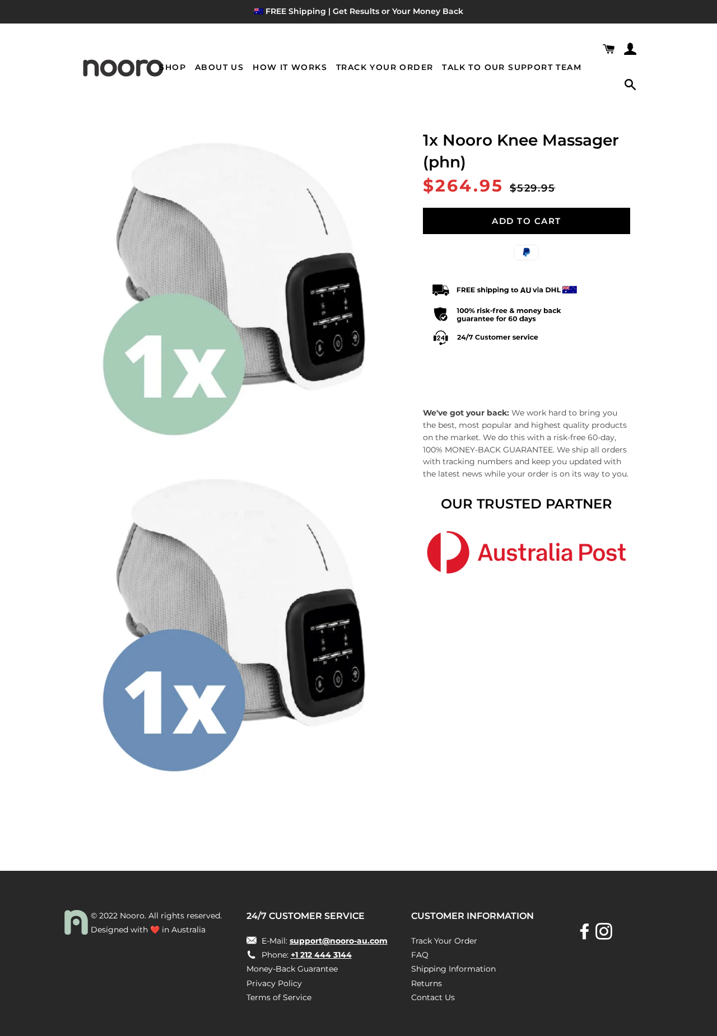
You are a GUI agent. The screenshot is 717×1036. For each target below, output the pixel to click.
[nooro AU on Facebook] (585, 935)
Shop (172, 67)
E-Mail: (323, 941)
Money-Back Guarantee (292, 969)
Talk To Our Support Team (511, 67)
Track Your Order (384, 67)
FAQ (420, 955)
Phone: (305, 955)
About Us (219, 67)
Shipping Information (453, 969)
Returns (426, 983)
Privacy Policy (274, 983)
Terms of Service (278, 997)
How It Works (290, 67)
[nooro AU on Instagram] (604, 935)
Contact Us (433, 997)
